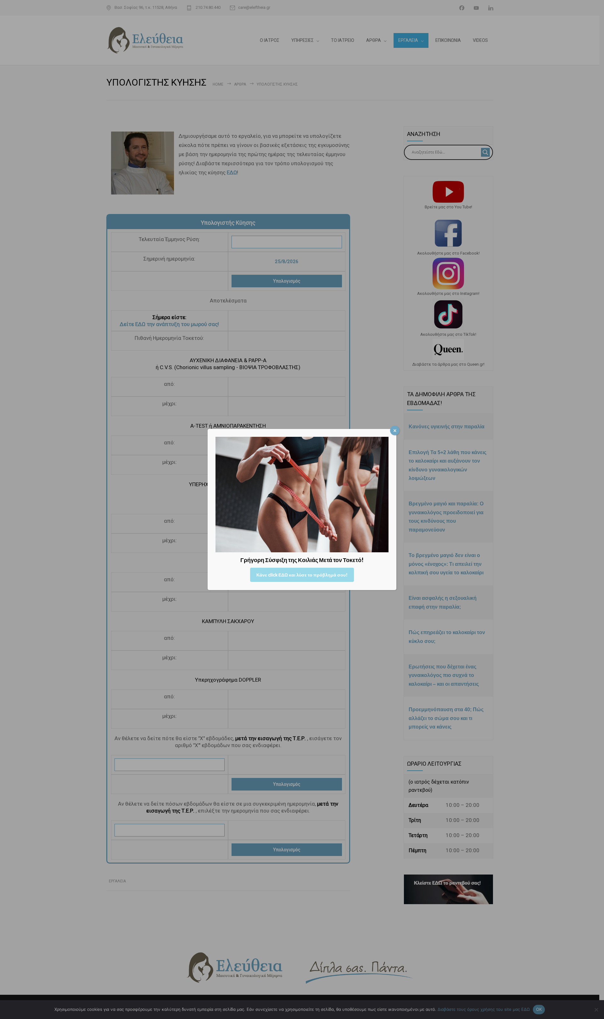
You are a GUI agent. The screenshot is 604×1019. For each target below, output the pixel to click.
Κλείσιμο (395, 430)
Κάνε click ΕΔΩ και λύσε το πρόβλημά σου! (302, 574)
